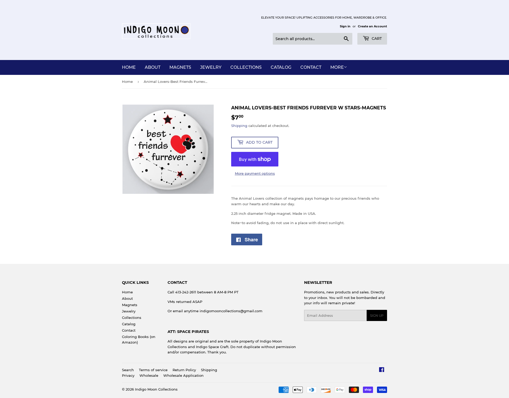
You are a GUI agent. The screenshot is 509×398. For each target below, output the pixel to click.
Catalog (281, 67)
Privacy (128, 375)
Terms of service (153, 370)
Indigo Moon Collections (156, 389)
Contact (310, 67)
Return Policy (184, 370)
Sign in (345, 26)
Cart (376, 38)
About (152, 67)
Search (128, 370)
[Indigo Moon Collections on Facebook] (381, 370)
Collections (246, 67)
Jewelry (210, 67)
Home (129, 67)
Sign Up (377, 316)
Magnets (180, 67)
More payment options (255, 173)
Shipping (239, 125)
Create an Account (372, 26)
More (337, 67)
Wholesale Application (183, 375)
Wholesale (148, 375)
